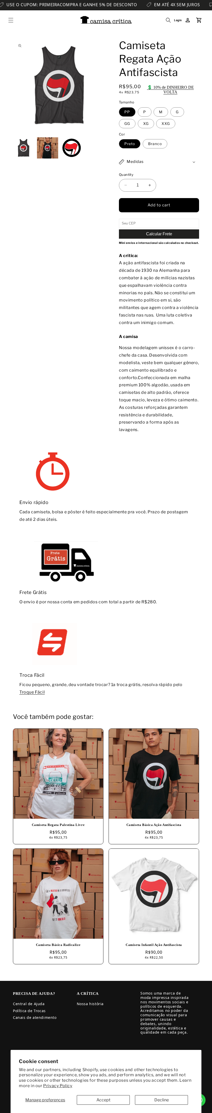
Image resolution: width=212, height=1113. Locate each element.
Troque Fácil (32, 692)
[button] (11, 20)
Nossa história (90, 1003)
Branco (155, 143)
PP (127, 112)
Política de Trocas (29, 1010)
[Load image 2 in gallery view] (47, 148)
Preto (129, 143)
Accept (103, 1099)
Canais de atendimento (35, 1017)
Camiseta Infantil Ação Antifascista (154, 945)
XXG (166, 123)
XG (146, 123)
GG (127, 123)
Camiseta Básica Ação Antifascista (153, 825)
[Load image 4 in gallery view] (71, 148)
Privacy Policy (57, 1085)
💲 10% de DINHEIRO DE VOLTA (170, 89)
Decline (161, 1099)
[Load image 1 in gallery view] (23, 148)
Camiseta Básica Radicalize (58, 945)
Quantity (126, 174)
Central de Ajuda (29, 1003)
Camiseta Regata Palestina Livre (58, 825)
